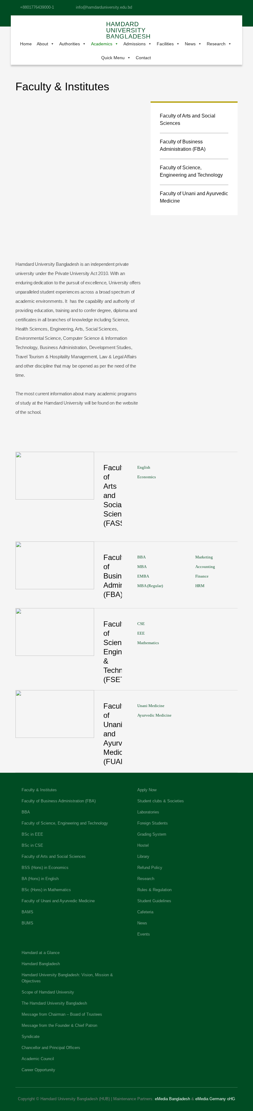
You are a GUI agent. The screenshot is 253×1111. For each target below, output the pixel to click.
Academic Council (38, 1058)
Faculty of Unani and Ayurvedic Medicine (194, 197)
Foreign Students (152, 823)
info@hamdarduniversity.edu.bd (104, 7)
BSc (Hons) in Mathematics (46, 889)
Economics (146, 477)
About (42, 43)
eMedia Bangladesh (172, 1099)
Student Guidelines (154, 901)
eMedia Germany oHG (215, 1099)
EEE (141, 633)
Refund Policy (149, 867)
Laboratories (148, 812)
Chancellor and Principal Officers (51, 1047)
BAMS (27, 912)
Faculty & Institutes (39, 790)
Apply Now (146, 790)
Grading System (151, 834)
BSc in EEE (32, 834)
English (143, 467)
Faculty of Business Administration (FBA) (182, 145)
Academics (101, 43)
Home (26, 43)
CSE (141, 623)
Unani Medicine (150, 705)
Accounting (205, 566)
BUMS (27, 923)
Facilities (165, 43)
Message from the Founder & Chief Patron (59, 1025)
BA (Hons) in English (40, 878)
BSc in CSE (32, 845)
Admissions (134, 43)
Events (143, 934)
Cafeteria (145, 912)
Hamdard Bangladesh (41, 963)
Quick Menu (113, 57)
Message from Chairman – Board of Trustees (62, 1014)
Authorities (69, 43)
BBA (141, 557)
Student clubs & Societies (160, 801)
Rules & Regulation (154, 889)
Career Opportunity (38, 1070)
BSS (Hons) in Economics (45, 867)
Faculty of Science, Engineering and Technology (191, 171)
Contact (143, 57)
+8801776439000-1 (37, 7)
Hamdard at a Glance (41, 952)
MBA (142, 566)
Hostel (143, 845)
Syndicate (30, 1036)
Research (216, 43)
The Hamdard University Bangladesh (54, 1003)
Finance (202, 576)
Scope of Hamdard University (48, 992)
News (190, 43)
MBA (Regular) (150, 585)
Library (143, 856)
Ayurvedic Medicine (154, 715)
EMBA (143, 576)
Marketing (204, 557)
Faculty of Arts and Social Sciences (187, 119)
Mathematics (148, 642)
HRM (200, 585)
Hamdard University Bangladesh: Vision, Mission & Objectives (67, 978)
